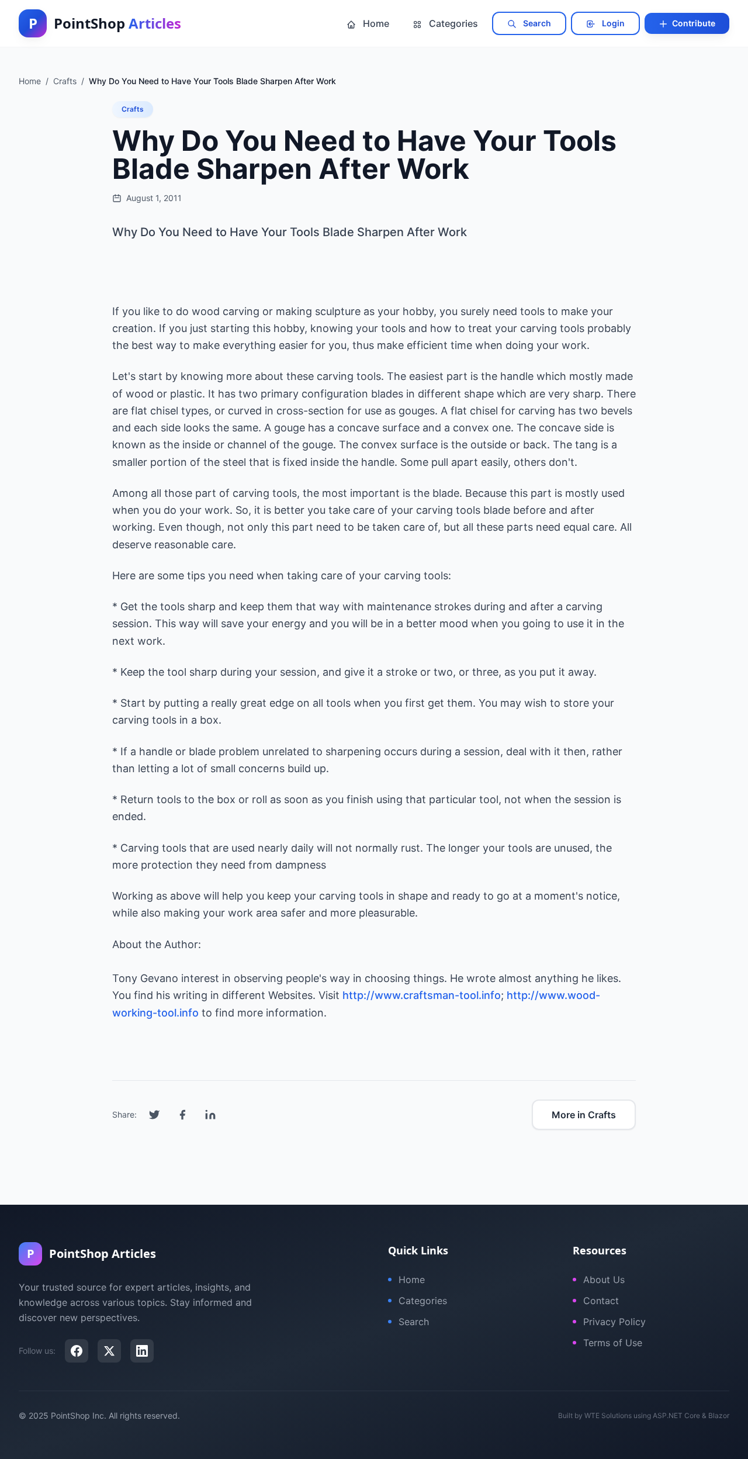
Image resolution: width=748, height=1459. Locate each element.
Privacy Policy (614, 1321)
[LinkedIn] (142, 1351)
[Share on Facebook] (182, 1114)
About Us (604, 1279)
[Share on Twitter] (154, 1114)
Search (536, 23)
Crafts (133, 109)
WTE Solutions (608, 1415)
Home (375, 23)
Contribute (692, 23)
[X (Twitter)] (109, 1351)
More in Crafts (584, 1115)
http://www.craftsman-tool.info (421, 995)
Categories (452, 23)
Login (612, 23)
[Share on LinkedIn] (210, 1114)
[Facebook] (76, 1351)
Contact (601, 1300)
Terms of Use (612, 1343)
